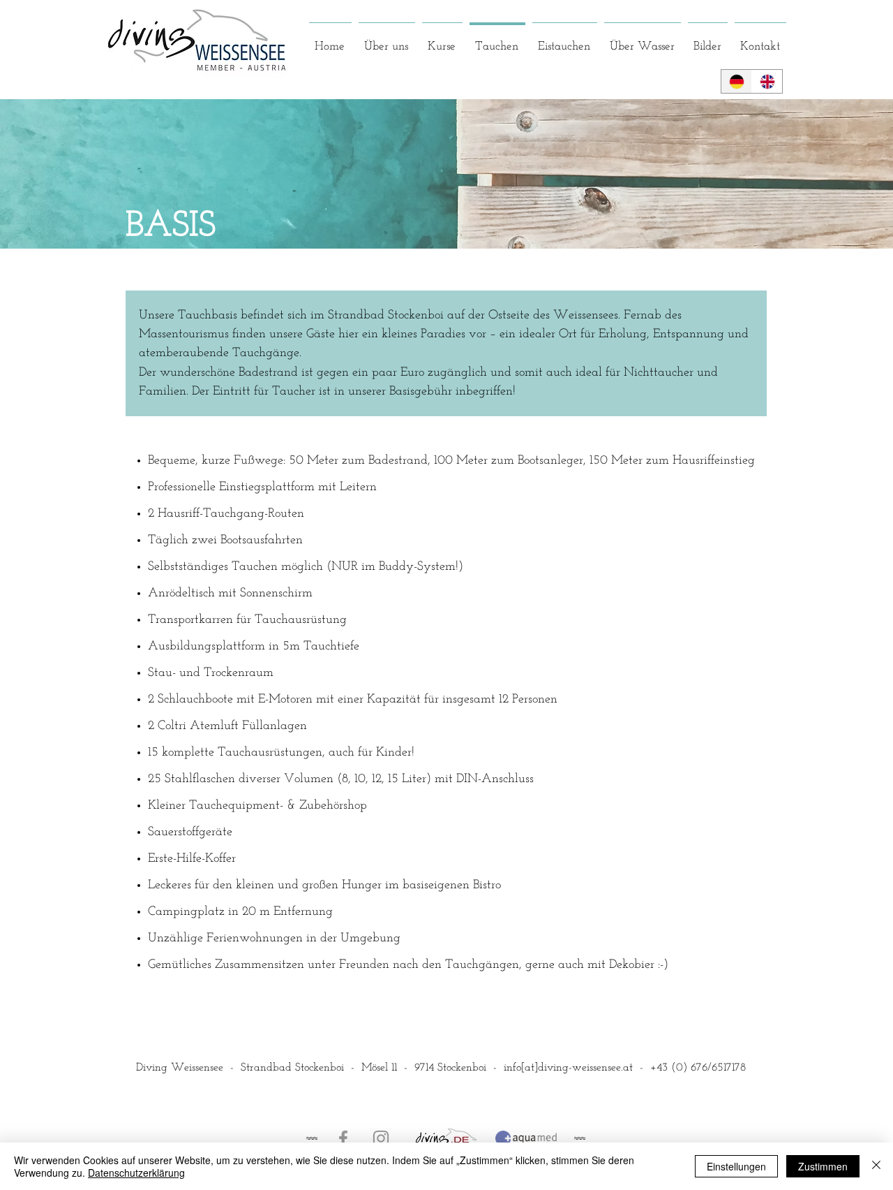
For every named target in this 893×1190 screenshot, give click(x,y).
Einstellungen (736, 1166)
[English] (766, 81)
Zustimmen (823, 1166)
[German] (736, 81)
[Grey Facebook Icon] (343, 1138)
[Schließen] (876, 1166)
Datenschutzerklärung (136, 1173)
